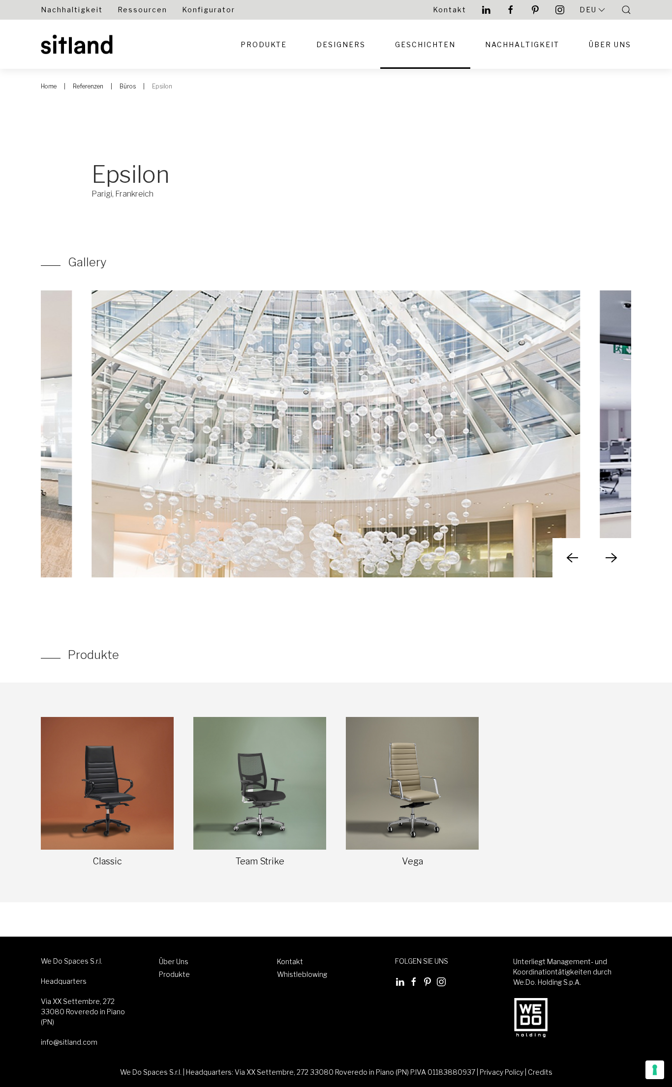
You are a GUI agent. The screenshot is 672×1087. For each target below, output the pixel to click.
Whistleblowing (302, 974)
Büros (128, 86)
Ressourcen (142, 9)
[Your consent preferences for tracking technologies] (654, 1069)
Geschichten (425, 44)
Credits (540, 1072)
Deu (588, 9)
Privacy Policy (501, 1072)
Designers (341, 44)
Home (49, 86)
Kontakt (449, 9)
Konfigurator (208, 9)
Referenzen (88, 86)
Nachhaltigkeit (72, 9)
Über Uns (610, 44)
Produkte (264, 44)
